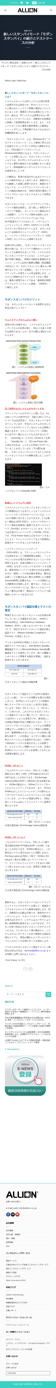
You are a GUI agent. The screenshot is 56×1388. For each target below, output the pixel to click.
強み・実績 (10, 1238)
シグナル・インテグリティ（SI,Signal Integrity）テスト (28, 1344)
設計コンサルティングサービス (18, 1268)
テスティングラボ (13, 1276)
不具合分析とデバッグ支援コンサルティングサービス (27, 1265)
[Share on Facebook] (25, 969)
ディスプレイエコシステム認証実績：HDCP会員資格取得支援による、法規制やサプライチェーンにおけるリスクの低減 (28, 1034)
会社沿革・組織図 (13, 1234)
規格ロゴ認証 (11, 1272)
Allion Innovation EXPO (16, 1280)
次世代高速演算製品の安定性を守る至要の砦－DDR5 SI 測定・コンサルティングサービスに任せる (27, 1018)
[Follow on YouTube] (22, 3)
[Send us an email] (13, 1214)
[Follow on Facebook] (8, 1214)
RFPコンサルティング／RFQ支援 (19, 1349)
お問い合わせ (11, 1368)
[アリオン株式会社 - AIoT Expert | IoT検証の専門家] (28, 10)
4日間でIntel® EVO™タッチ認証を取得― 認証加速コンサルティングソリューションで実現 (27, 1041)
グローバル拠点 (12, 1364)
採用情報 (9, 1242)
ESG (7, 1246)
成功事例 (9, 1299)
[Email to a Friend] (30, 969)
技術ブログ (28, 31)
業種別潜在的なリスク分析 (16, 1302)
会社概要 (9, 1230)
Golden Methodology (15, 1295)
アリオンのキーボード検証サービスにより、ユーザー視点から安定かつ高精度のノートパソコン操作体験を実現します (28, 1011)
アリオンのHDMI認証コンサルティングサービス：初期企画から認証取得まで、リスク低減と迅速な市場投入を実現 (28, 1026)
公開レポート (11, 1310)
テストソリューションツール (17, 1325)
